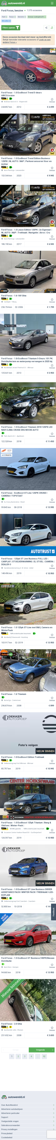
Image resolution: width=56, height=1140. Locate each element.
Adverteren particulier (10, 1113)
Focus (10, 10)
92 (44, 1056)
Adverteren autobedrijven (12, 1109)
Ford (3, 10)
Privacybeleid (6, 1133)
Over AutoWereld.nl (9, 1105)
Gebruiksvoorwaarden (10, 1125)
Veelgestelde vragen (10, 1121)
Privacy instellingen (9, 1129)
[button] (53, 912)
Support (4, 1117)
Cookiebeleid (6, 1137)
